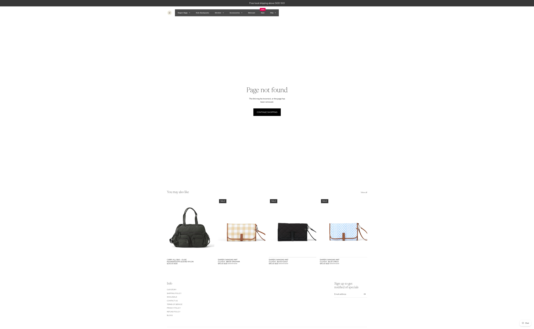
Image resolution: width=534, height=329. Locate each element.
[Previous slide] (171, 228)
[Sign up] (364, 294)
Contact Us (172, 301)
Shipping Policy (174, 293)
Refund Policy (173, 312)
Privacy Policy (174, 308)
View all (364, 192)
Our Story (171, 290)
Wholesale (172, 297)
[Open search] (352, 13)
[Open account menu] (358, 13)
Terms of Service (174, 304)
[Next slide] (210, 228)
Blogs (170, 315)
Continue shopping (267, 112)
